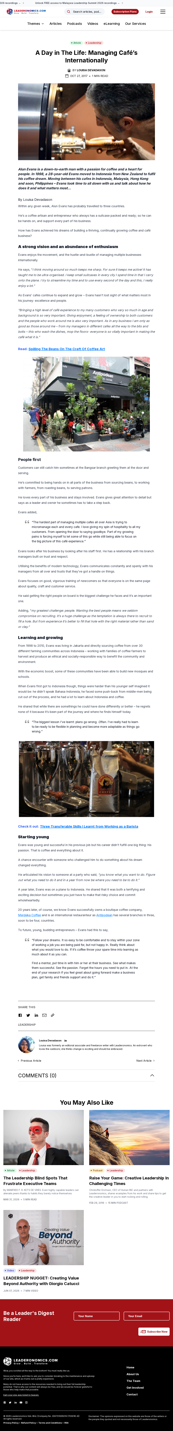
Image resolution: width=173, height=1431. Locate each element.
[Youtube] (21, 1402)
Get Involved (135, 1387)
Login (149, 11)
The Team (133, 1381)
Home (130, 1367)
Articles (56, 24)
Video (10, 1270)
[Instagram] (26, 1402)
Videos (92, 24)
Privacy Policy (11, 1423)
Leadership (94, 42)
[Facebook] (4, 1402)
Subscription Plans (125, 11)
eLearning (112, 24)
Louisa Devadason (91, 70)
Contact (132, 1394)
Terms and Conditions (50, 1423)
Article (77, 42)
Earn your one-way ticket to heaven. (21, 1395)
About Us (133, 1374)
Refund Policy (28, 1423)
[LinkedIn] (15, 1402)
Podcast (98, 1170)
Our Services (135, 24)
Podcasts (74, 24)
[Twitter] (10, 1402)
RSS (66, 1423)
